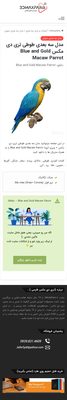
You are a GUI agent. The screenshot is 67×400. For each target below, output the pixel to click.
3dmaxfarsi (55, 31)
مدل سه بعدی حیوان (13, 31)
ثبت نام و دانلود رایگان (30, 260)
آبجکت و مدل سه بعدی (36, 31)
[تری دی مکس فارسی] (33, 7)
